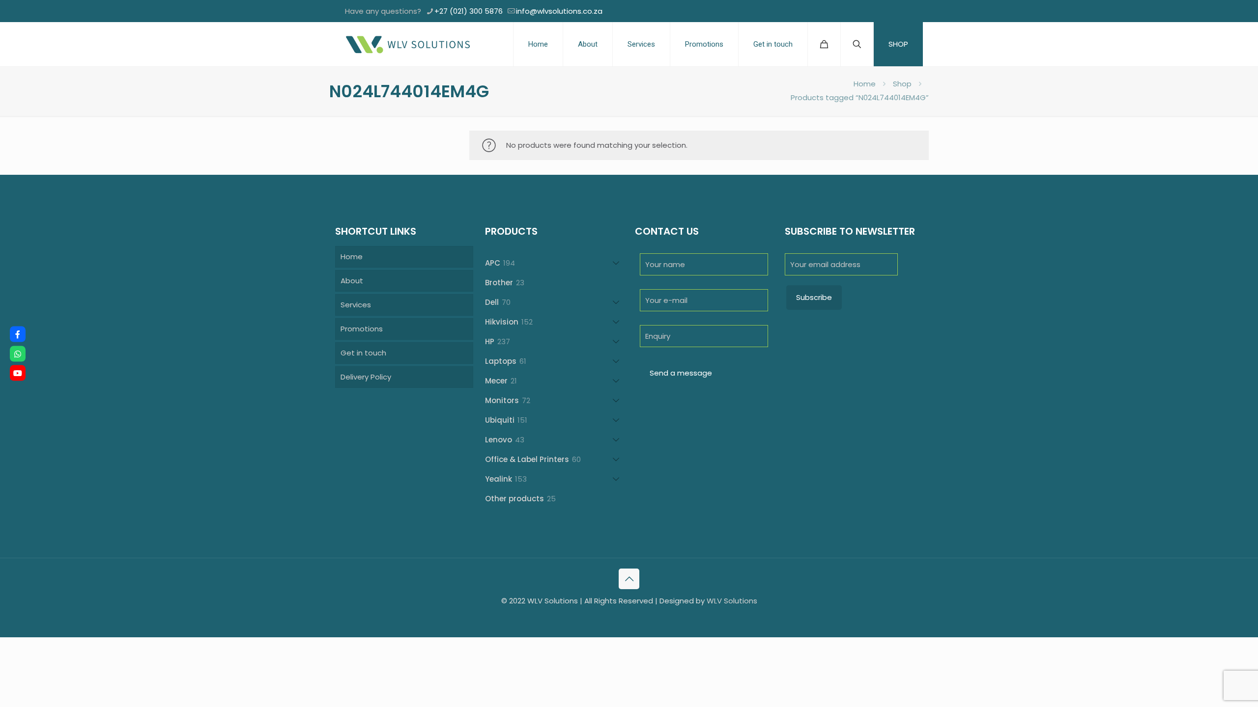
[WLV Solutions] (407, 44)
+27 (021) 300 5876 (468, 11)
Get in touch (363, 353)
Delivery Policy (366, 377)
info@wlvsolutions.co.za (559, 11)
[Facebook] (18, 334)
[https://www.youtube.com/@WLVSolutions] (18, 373)
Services (356, 304)
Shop (902, 84)
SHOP (898, 44)
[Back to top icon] (629, 579)
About (352, 280)
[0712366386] (18, 353)
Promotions (362, 329)
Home (865, 84)
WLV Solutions (732, 601)
